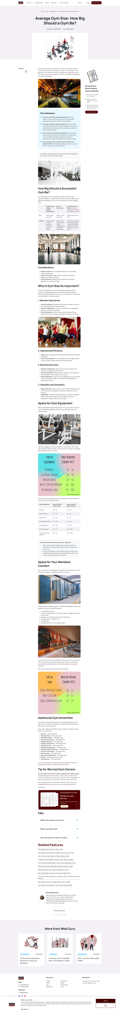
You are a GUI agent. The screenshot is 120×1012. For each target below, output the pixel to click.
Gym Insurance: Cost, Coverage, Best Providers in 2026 (54, 882)
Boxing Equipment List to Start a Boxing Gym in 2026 (53, 870)
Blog (47, 11)
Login (88, 2)
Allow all (106, 1000)
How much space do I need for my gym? (53, 838)
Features (29, 2)
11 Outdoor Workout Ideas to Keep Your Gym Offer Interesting (55, 859)
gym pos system (67, 144)
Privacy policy (64, 985)
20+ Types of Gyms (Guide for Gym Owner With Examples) (55, 885)
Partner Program (64, 2)
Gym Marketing (25, 954)
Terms (62, 986)
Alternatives (64, 981)
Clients (48, 983)
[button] (59, 820)
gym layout (52, 139)
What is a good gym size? (49, 829)
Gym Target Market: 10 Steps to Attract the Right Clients (54, 873)
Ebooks (62, 983)
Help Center (49, 986)
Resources (53, 2)
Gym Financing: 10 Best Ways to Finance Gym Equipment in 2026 (56, 863)
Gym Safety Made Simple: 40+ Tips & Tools (50, 849)
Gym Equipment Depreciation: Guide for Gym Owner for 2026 (56, 853)
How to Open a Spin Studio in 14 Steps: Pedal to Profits (53, 856)
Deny (105, 1005)
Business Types (39, 2)
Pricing (47, 2)
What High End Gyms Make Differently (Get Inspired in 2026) (55, 866)
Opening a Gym (53, 11)
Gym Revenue (53, 954)
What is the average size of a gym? (52, 820)
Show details (24, 1009)
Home (42, 11)
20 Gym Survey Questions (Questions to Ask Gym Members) (29, 960)
